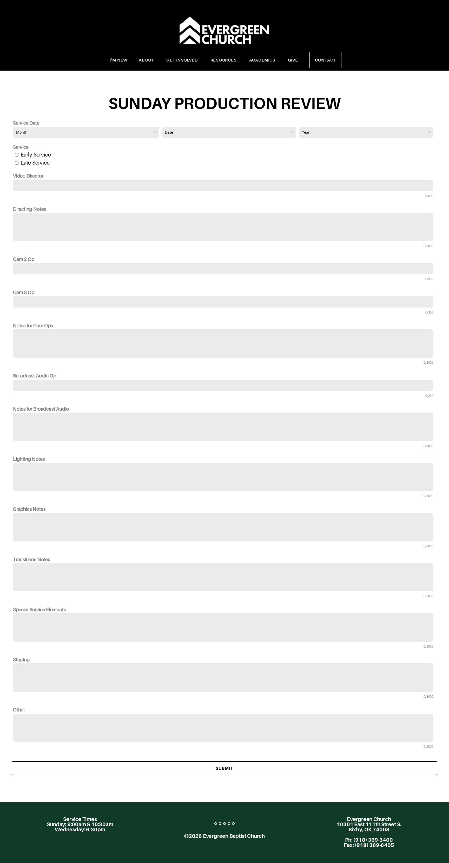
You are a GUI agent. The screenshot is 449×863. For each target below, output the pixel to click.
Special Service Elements (39, 609)
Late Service (35, 162)
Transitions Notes (31, 559)
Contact (325, 60)
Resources (224, 60)
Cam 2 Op (23, 259)
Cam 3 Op (23, 292)
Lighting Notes (29, 459)
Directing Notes (29, 209)
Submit (224, 768)
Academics (262, 60)
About (147, 60)
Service (21, 147)
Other (19, 709)
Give (293, 60)
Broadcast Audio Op (34, 375)
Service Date (26, 123)
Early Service (36, 154)
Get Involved (182, 60)
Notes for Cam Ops (33, 325)
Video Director (28, 176)
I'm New (119, 60)
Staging (21, 659)
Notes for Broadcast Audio (41, 409)
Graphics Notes (29, 509)
